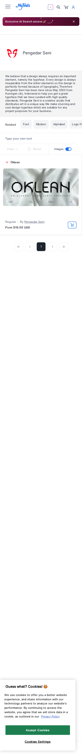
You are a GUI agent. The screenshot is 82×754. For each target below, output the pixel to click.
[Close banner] (74, 21)
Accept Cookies (37, 730)
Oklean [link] (15, 162)
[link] (66, 7)
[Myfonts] (23, 9)
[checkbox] (68, 149)
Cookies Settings (38, 741)
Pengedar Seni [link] (34, 222)
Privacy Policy (50, 716)
